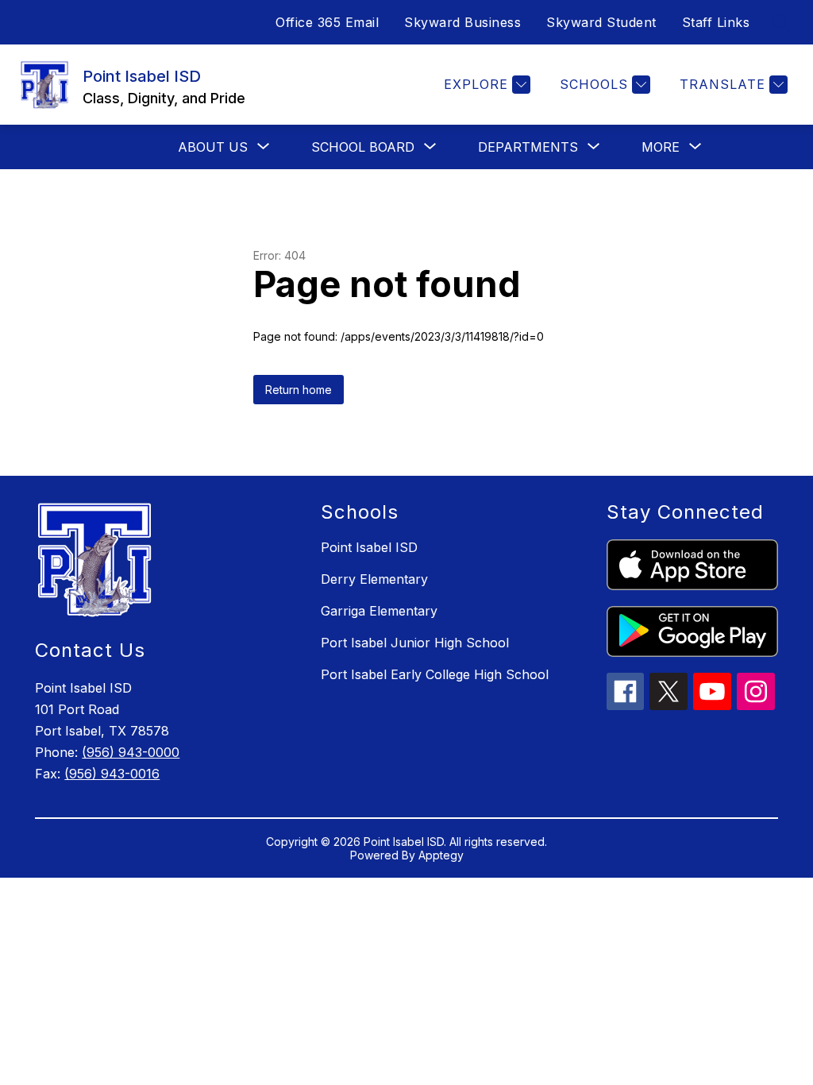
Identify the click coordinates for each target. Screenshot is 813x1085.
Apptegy (441, 855)
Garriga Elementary (379, 611)
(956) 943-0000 (130, 752)
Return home (298, 389)
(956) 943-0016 (112, 774)
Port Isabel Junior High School (415, 643)
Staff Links (716, 22)
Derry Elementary (374, 579)
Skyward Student (601, 22)
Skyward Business (462, 22)
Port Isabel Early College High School (435, 674)
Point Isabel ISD (369, 547)
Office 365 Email (327, 22)
